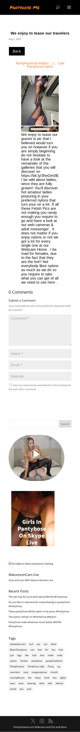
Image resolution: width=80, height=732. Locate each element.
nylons (13, 660)
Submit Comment (52, 398)
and (31, 644)
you (21, 688)
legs (19, 655)
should (54, 672)
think (46, 677)
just (12, 655)
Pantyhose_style (36, 666)
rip (58, 666)
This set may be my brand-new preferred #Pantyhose (38, 596)
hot (53, 649)
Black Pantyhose (18, 649)
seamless (15, 672)
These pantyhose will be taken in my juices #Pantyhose (39, 611)
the (29, 677)
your (29, 688)
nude (59, 655)
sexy (25, 672)
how (61, 649)
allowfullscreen (18, 644)
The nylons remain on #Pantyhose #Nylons (32, 616)
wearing (31, 683)
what (41, 683)
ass (45, 644)
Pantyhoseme (17, 666)
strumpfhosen (17, 677)
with (50, 683)
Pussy (51, 666)
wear (21, 683)
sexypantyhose (39, 672)
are (38, 644)
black (53, 644)
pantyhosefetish (54, 660)
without (59, 683)
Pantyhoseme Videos (33, 63)
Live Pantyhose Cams (45, 65)
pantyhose (36, 660)
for (46, 649)
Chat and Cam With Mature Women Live (31, 580)
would (13, 688)
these (38, 677)
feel (40, 649)
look (34, 655)
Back (17, 51)
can (32, 649)
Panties (24, 660)
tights (63, 677)
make (51, 655)
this (55, 677)
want (12, 683)
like (27, 655)
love (42, 655)
